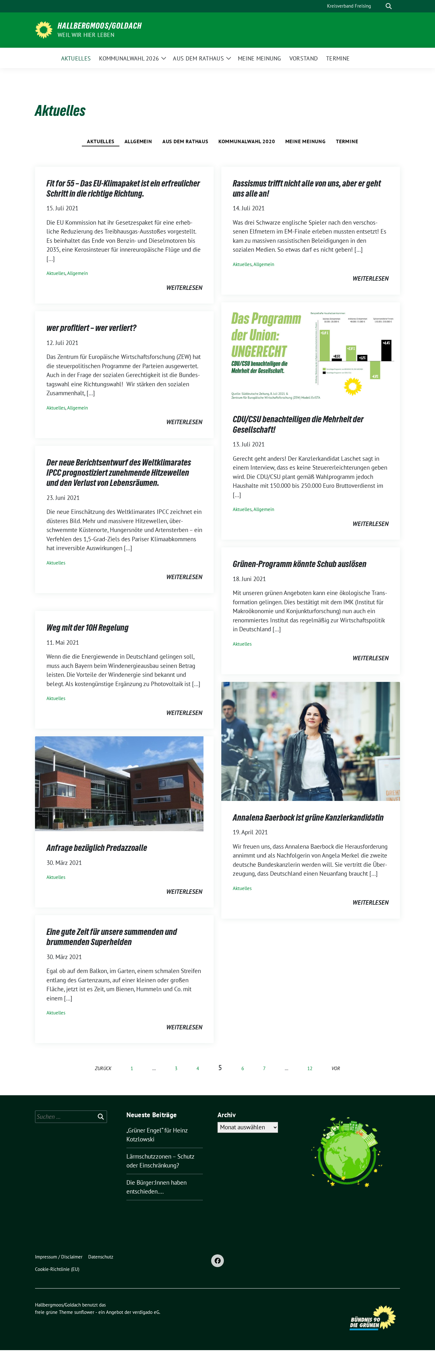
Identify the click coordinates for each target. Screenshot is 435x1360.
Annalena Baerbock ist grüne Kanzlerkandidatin (308, 817)
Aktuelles (100, 141)
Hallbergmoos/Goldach (100, 26)
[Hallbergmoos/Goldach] (44, 29)
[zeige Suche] (388, 6)
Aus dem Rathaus (185, 141)
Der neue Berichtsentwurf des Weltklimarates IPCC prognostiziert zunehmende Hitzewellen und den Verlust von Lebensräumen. (118, 472)
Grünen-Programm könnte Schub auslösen (300, 564)
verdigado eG (145, 1312)
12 (309, 1068)
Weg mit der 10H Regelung (87, 627)
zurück (103, 1068)
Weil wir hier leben (86, 35)
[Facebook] (217, 1260)
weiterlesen (184, 287)
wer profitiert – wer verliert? (91, 328)
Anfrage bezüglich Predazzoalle (96, 848)
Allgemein (138, 141)
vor (336, 1068)
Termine (347, 141)
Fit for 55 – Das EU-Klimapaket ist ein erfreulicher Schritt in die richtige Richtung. (123, 188)
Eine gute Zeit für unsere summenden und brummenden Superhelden (111, 937)
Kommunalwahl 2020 (246, 141)
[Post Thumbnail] (310, 351)
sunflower (84, 1312)
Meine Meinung (305, 141)
